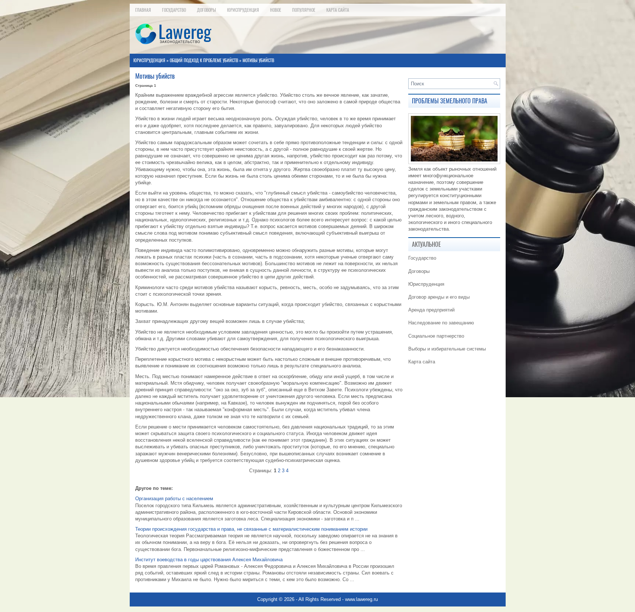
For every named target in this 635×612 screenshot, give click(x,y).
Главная (143, 10)
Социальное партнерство (436, 336)
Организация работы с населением (174, 498)
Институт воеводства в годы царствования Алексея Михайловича (209, 559)
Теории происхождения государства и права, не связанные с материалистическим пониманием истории (251, 529)
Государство (174, 10)
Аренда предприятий (431, 310)
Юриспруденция (243, 10)
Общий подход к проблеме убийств (204, 60)
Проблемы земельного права (449, 101)
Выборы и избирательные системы (447, 349)
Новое (275, 10)
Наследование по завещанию (441, 322)
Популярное (303, 10)
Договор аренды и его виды (439, 297)
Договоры (206, 10)
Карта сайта (337, 10)
